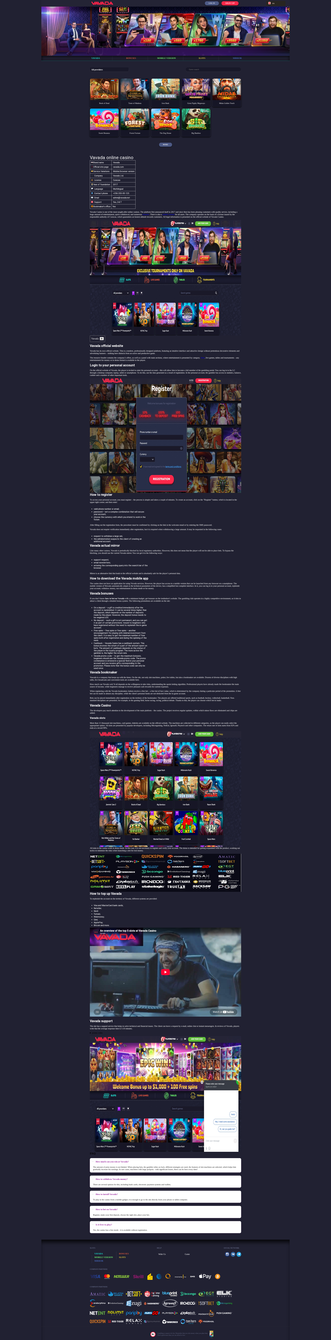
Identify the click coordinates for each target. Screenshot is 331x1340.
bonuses (145, 214)
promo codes (97, 1033)
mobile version (168, 214)
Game (187, 1254)
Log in (212, 3)
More (165, 145)
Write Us (162, 1254)
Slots (203, 358)
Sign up (230, 3)
